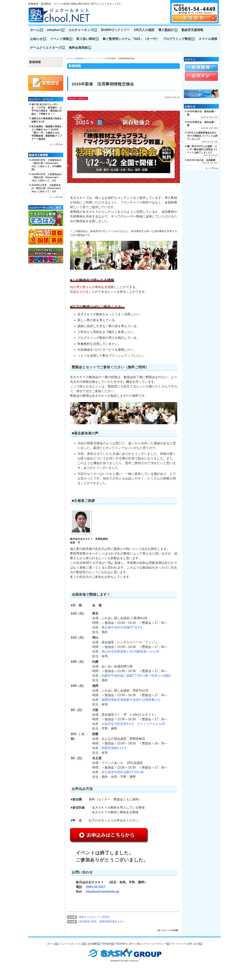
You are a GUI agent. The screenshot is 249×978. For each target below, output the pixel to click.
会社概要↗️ (94, 943)
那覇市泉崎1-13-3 (114, 748)
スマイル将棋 (208, 38)
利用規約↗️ (108, 943)
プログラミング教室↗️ (179, 38)
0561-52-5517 (95, 887)
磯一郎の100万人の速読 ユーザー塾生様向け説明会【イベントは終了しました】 (202, 149)
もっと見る (55, 144)
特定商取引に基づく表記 (128, 943)
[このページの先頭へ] (169, 930)
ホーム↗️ (36, 30)
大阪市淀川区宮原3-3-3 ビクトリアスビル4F (133, 724)
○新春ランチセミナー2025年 (94, 917)
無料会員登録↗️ (80, 47)
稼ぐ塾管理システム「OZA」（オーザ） (131, 38)
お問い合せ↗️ (194, 943)
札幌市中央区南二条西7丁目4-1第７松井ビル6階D (136, 675)
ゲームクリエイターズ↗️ (47, 47)
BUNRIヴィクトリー (115, 30)
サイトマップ (178, 943)
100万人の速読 (144, 30)
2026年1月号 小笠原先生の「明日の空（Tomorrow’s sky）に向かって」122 (47, 177)
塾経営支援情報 (192, 30)
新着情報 (79, 58)
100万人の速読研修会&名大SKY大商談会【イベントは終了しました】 (202, 135)
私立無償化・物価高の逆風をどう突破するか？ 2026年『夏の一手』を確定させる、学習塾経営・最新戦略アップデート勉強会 (47, 132)
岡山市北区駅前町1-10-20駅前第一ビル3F (131, 651)
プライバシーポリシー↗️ (156, 943)
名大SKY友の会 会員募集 (201, 160)
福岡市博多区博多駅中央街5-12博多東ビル (131, 699)
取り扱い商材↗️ (87, 38)
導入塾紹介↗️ (168, 30)
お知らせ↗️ (38, 38)
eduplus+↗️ (56, 30)
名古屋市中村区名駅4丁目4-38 (123, 772)
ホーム (70, 58)
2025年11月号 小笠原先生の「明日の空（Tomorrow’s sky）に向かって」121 (46, 188)
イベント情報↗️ (61, 38)
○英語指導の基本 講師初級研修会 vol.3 (100, 921)
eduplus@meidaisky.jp (102, 891)
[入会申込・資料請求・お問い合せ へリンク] (194, 20)
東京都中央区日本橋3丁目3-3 (122, 627)
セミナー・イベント (94, 58)
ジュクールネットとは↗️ (73, 943)
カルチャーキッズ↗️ (82, 30)
